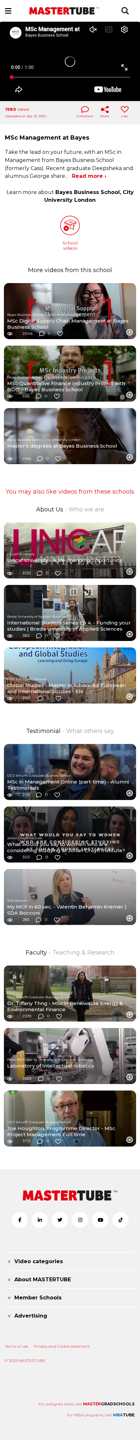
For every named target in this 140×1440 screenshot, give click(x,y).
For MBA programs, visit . (101, 1414)
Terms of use (16, 1346)
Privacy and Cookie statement (62, 1346)
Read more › (89, 176)
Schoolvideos (70, 245)
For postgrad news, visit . (86, 1403)
